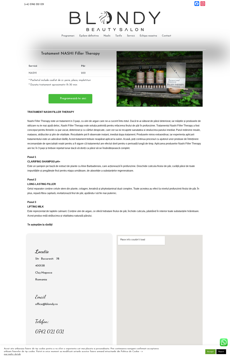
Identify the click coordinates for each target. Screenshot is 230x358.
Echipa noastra (148, 36)
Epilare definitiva (89, 36)
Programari (67, 36)
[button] (70, 98)
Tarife (118, 36)
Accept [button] (210, 352)
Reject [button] (221, 352)
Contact (166, 36)
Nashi (107, 36)
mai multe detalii (12, 354)
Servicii (131, 36)
